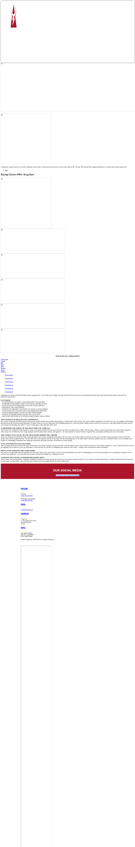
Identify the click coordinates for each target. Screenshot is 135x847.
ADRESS (25, 514)
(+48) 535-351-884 (27, 500)
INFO (23, 528)
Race (6, 170)
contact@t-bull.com (27, 510)
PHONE (24, 489)
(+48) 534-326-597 (27, 495)
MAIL (23, 504)
